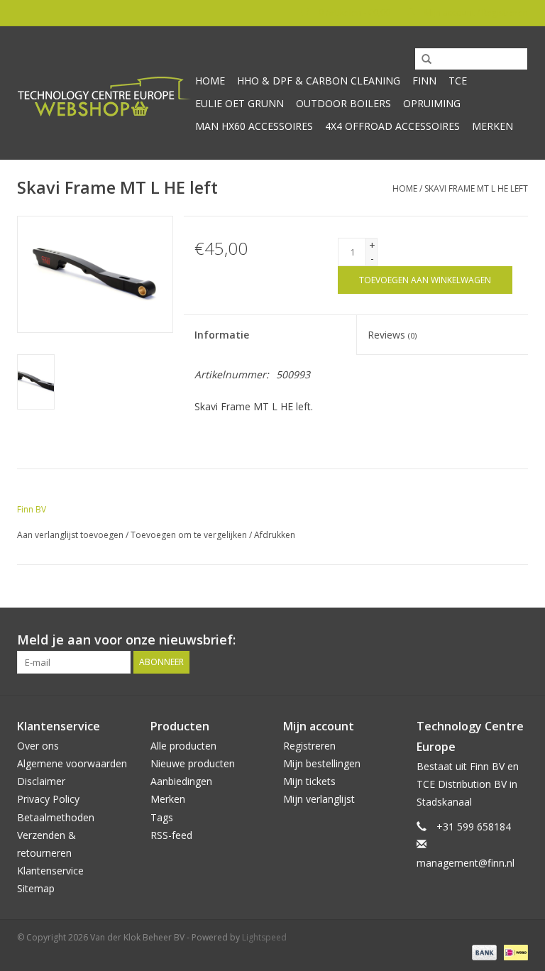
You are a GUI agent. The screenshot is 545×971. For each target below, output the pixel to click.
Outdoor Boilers (343, 103)
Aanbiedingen (181, 781)
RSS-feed (171, 835)
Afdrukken (274, 535)
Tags (161, 817)
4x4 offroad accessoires (392, 126)
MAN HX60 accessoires (254, 126)
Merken (492, 126)
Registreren (309, 745)
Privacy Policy (48, 799)
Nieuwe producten (192, 763)
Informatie (221, 334)
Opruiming (432, 103)
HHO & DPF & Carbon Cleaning (318, 80)
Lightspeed (264, 937)
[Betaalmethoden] (483, 951)
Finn (424, 80)
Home (210, 80)
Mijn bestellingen (321, 763)
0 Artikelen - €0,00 (354, 12)
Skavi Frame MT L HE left (476, 188)
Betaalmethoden (55, 817)
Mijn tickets (309, 781)
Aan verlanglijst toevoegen (70, 535)
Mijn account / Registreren (475, 12)
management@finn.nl (465, 862)
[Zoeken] (421, 60)
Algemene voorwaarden (72, 763)
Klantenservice (50, 870)
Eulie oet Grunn (239, 103)
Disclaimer (41, 781)
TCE (457, 80)
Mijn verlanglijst (319, 799)
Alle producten (183, 745)
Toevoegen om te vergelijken (190, 535)
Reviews (392, 334)
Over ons (38, 745)
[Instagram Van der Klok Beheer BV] (516, 640)
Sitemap (36, 888)
